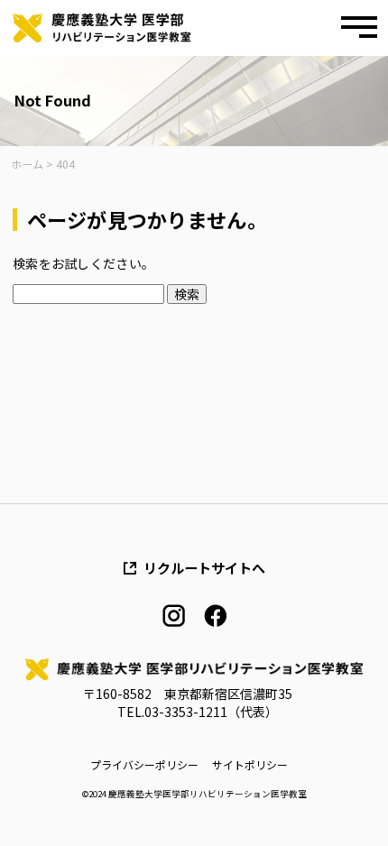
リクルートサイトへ (204, 567)
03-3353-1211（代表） (211, 712)
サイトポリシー (250, 765)
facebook (215, 615)
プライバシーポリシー (144, 765)
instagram (173, 615)
